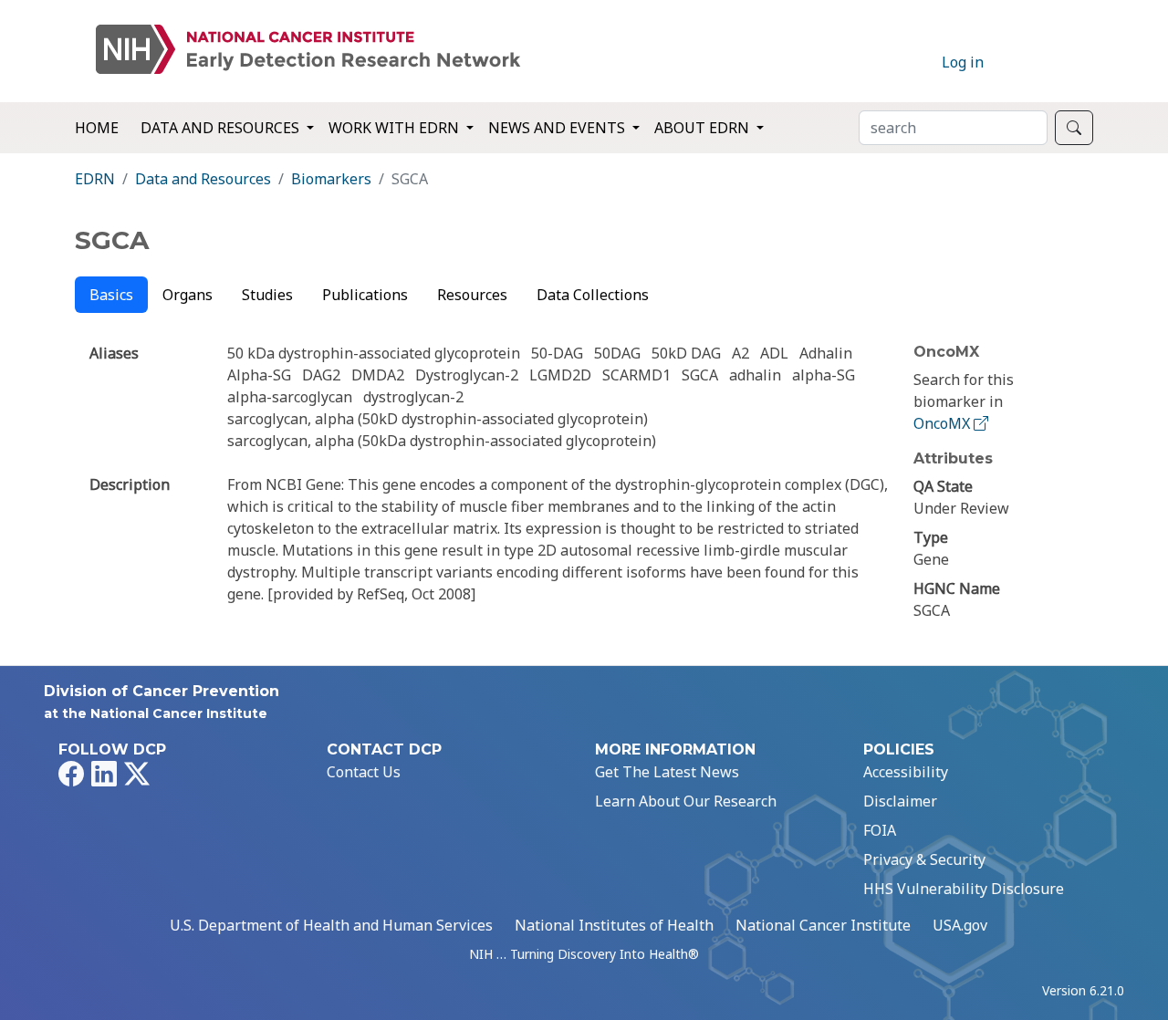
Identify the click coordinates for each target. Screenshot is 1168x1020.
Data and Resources (203, 179)
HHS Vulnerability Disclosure (963, 889)
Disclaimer (900, 801)
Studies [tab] (267, 295)
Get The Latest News (667, 772)
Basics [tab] (111, 295)
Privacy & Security (924, 859)
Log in (963, 62)
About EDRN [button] (703, 128)
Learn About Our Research (686, 801)
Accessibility (905, 772)
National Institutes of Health (614, 925)
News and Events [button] (558, 128)
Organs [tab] (187, 295)
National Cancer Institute (823, 925)
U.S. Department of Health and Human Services (331, 925)
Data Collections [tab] (593, 295)
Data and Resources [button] (222, 128)
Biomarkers (331, 179)
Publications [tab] (365, 295)
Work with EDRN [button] (395, 128)
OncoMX (943, 423)
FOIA (879, 830)
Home (97, 128)
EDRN (95, 179)
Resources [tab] (472, 295)
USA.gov (960, 925)
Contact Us (364, 772)
